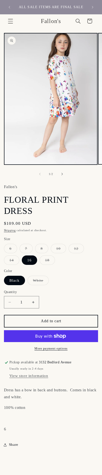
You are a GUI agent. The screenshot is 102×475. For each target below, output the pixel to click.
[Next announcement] (92, 7)
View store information (28, 376)
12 (79, 249)
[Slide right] (62, 174)
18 (50, 261)
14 (14, 261)
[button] (10, 21)
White (41, 281)
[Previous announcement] (9, 7)
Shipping (10, 230)
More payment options (51, 348)
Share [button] (13, 445)
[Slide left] (39, 174)
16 (29, 260)
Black (14, 280)
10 (61, 249)
